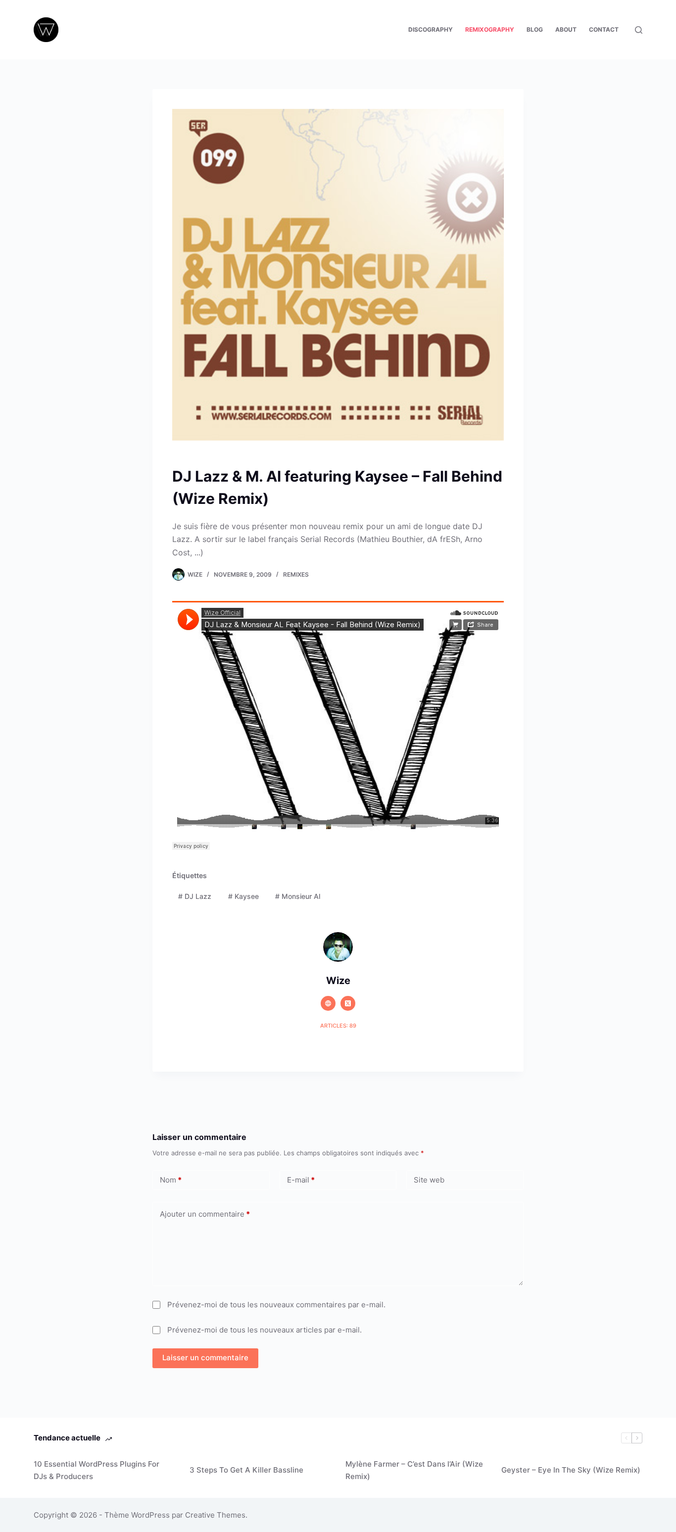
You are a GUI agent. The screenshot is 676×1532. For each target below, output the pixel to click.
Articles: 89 (338, 1025)
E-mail (301, 1180)
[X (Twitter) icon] (347, 1003)
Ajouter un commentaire (205, 1214)
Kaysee (243, 896)
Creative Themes (215, 1515)
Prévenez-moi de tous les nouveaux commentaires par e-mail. (276, 1304)
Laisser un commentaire (205, 1357)
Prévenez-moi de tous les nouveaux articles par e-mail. (264, 1329)
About (566, 29)
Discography (430, 29)
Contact (604, 29)
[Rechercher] (638, 30)
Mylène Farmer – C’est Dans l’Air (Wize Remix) (414, 1470)
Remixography (489, 29)
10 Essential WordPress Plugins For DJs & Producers (96, 1470)
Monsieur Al (297, 896)
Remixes (296, 574)
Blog (535, 29)
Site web (429, 1180)
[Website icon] (328, 1003)
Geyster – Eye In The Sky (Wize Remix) (570, 1470)
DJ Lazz (194, 896)
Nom (171, 1180)
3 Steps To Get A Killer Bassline (246, 1470)
